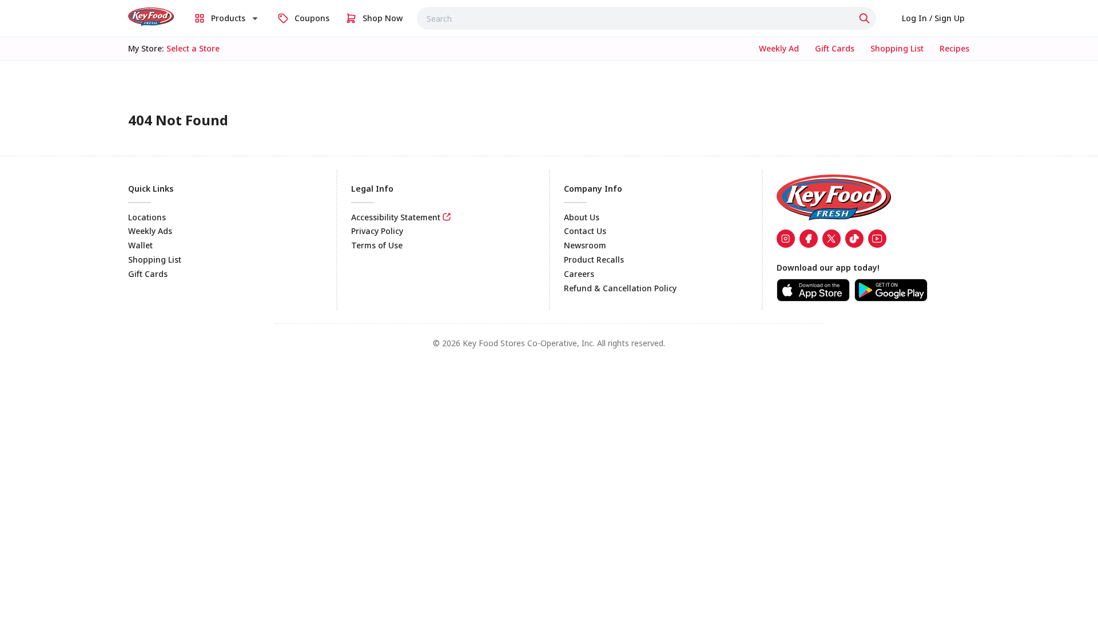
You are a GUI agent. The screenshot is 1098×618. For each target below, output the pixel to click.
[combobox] (646, 18)
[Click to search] (866, 18)
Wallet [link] (140, 245)
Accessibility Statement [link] (395, 217)
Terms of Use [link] (377, 245)
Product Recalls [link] (594, 259)
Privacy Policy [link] (377, 230)
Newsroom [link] (585, 245)
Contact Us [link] (585, 230)
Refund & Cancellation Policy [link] (620, 288)
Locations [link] (147, 217)
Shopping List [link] (154, 259)
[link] (151, 16)
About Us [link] (581, 217)
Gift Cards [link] (148, 273)
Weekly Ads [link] (150, 230)
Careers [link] (579, 273)
